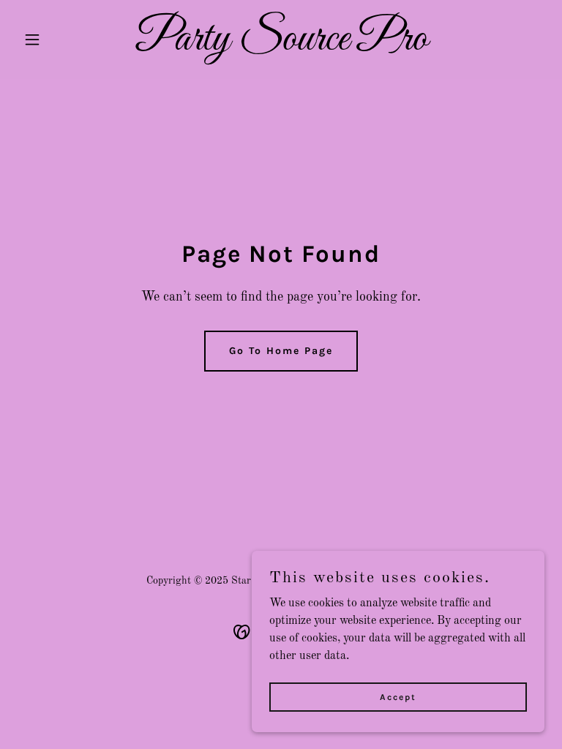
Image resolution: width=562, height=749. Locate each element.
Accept (398, 696)
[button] (57, 39)
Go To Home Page (281, 351)
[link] (281, 47)
